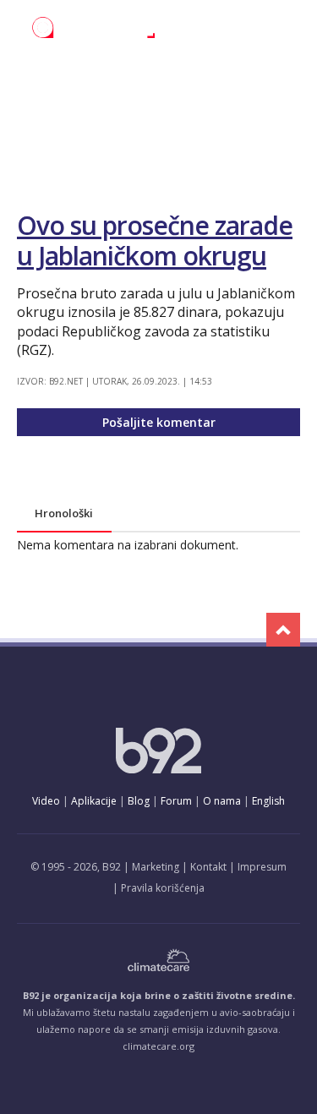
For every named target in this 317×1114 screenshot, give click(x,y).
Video (46, 801)
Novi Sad (155, 70)
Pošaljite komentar (159, 422)
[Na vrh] (283, 630)
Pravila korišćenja (163, 888)
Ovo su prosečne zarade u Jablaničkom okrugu (154, 240)
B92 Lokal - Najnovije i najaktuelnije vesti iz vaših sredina (114, 27)
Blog (139, 801)
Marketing (155, 867)
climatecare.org (158, 1046)
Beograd (42, 70)
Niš (99, 70)
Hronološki (64, 513)
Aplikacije (94, 801)
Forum (176, 801)
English (268, 801)
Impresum (262, 867)
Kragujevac (238, 70)
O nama (222, 801)
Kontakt (208, 867)
